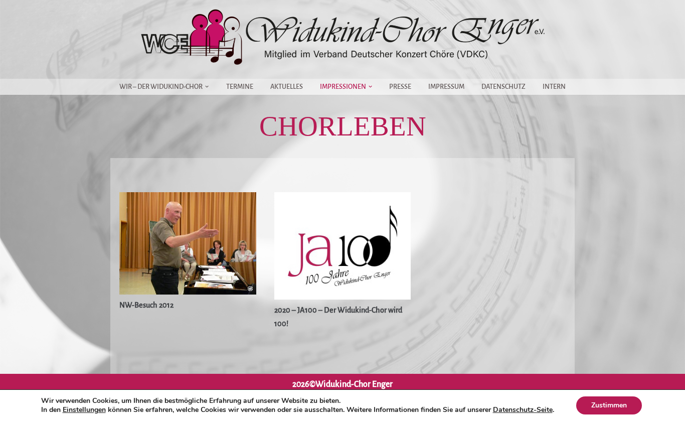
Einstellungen (84, 409)
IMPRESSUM (446, 86)
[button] (207, 86)
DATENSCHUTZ (503, 86)
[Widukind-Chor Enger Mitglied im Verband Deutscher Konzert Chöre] (342, 37)
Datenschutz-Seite (523, 409)
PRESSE (400, 86)
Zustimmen (609, 405)
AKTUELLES (286, 86)
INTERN (554, 86)
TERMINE (239, 86)
